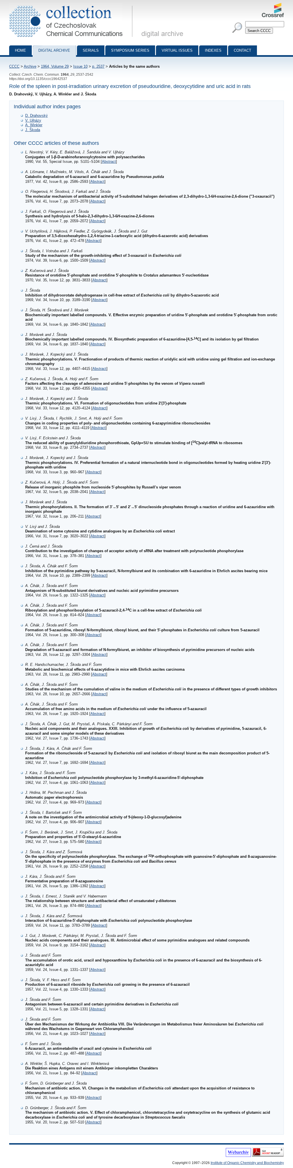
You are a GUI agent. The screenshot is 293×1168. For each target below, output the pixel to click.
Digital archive (54, 50)
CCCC (14, 66)
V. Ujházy (33, 120)
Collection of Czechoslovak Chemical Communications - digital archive (72, 5)
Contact (242, 50)
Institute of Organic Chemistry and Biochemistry (247, 1163)
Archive (30, 66)
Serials (91, 50)
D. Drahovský (36, 115)
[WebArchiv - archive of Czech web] (238, 1155)
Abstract (109, 161)
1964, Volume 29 (55, 66)
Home (20, 50)
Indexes (213, 50)
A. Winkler (33, 125)
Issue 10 (80, 66)
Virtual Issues (177, 50)
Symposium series (130, 50)
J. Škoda (32, 130)
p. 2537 (98, 66)
